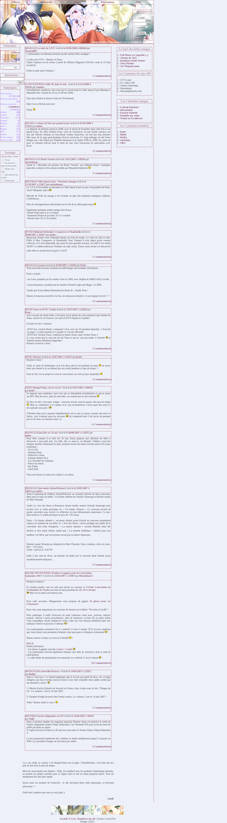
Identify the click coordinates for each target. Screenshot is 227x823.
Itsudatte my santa (129, 115)
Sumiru (40, 87)
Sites (138, 2)
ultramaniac (126, 110)
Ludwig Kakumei (129, 107)
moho (39, 126)
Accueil (63, 818)
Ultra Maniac (127, 63)
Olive (123, 143)
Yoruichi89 (30, 51)
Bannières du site (86, 818)
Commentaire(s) (102, 76)
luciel (79, 357)
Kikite (123, 134)
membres (14, 106)
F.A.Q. (72, 818)
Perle (83, 265)
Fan (77, 2)
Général (15, 2)
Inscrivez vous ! (142, 38)
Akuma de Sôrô (128, 57)
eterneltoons (31, 162)
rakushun (125, 140)
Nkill (31, 718)
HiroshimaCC (86, 576)
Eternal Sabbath (128, 112)
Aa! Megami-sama (129, 66)
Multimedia (46, 2)
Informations (107, 2)
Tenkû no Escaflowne (131, 118)
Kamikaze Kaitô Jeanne (132, 60)
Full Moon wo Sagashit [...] (134, 55)
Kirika (32, 674)
